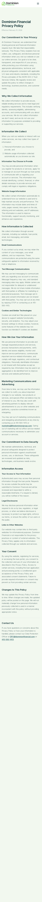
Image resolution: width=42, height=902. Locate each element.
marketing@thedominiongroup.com (17, 426)
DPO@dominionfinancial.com (22, 636)
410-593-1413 (8, 639)
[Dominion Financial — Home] (10, 3)
